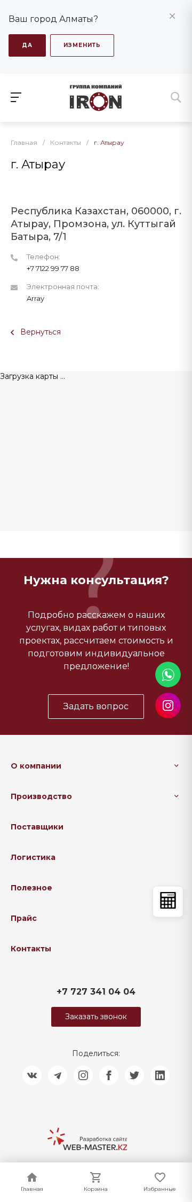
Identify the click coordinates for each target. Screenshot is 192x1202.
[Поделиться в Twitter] (134, 1075)
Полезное (31, 888)
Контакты (31, 948)
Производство (41, 796)
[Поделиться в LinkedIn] (160, 1075)
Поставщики (37, 827)
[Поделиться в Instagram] (83, 1075)
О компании (36, 766)
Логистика (33, 857)
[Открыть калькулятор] (168, 901)
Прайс (24, 918)
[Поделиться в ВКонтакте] (32, 1075)
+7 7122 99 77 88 (53, 268)
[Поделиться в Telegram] (57, 1075)
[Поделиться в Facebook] (108, 1075)
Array (35, 298)
